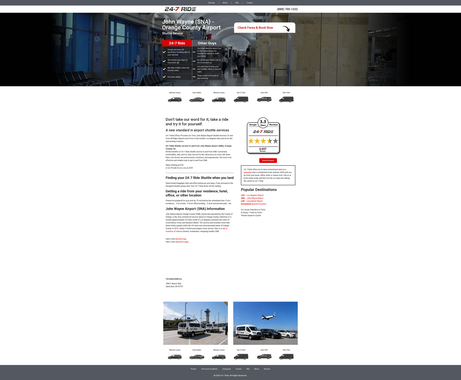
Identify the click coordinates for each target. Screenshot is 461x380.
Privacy (193, 369)
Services (211, 3)
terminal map (180, 239)
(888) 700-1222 (287, 9)
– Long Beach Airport (252, 201)
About (225, 3)
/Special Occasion (253, 204)
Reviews (267, 369)
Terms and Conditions (209, 369)
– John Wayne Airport (252, 198)
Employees (226, 369)
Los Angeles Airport (252, 195)
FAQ (237, 3)
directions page (181, 242)
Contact (250, 3)
